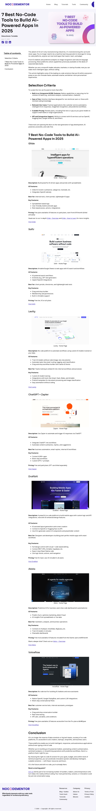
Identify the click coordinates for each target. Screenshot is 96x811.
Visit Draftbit (33, 561)
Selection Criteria (11, 58)
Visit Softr (31, 304)
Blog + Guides (64, 792)
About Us (76, 792)
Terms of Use (89, 792)
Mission (75, 797)
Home (48, 4)
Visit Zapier (32, 469)
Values (75, 794)
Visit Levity (32, 387)
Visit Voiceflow (33, 725)
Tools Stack (63, 794)
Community (84, 4)
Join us (30, 772)
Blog (56, 4)
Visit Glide (32, 222)
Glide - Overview (53, 218)
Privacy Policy (89, 794)
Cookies (87, 797)
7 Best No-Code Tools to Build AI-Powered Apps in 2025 (14, 63)
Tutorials (65, 4)
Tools (74, 4)
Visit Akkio (32, 645)
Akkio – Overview (59, 641)
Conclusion (9, 69)
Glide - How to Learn (69, 218)
